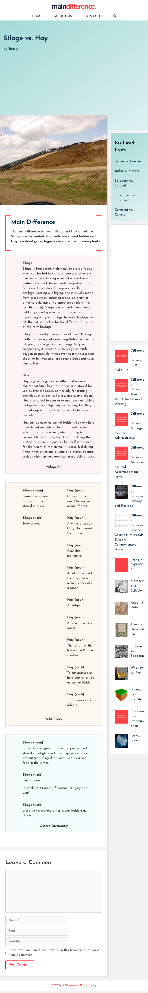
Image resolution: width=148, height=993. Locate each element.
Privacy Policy (88, 985)
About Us (63, 16)
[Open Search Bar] (115, 16)
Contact (93, 16)
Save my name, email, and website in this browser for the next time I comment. (54, 953)
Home (37, 16)
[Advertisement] (74, 79)
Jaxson (14, 49)
